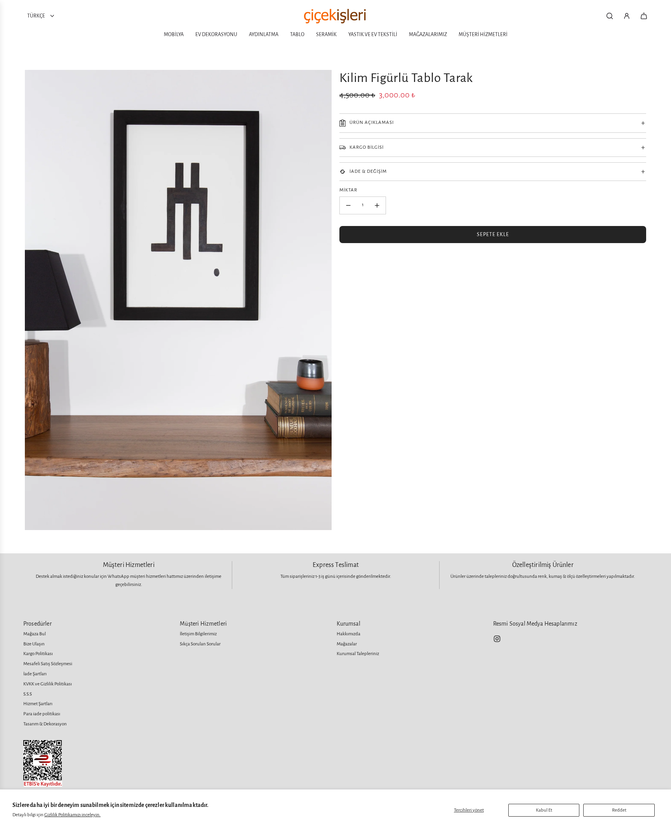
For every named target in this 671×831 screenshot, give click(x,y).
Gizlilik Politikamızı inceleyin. (72, 814)
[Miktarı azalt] (348, 205)
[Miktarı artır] (377, 205)
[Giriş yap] (626, 15)
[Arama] (609, 15)
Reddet (619, 810)
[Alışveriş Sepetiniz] (643, 15)
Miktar (348, 190)
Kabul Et (544, 810)
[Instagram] (497, 638)
